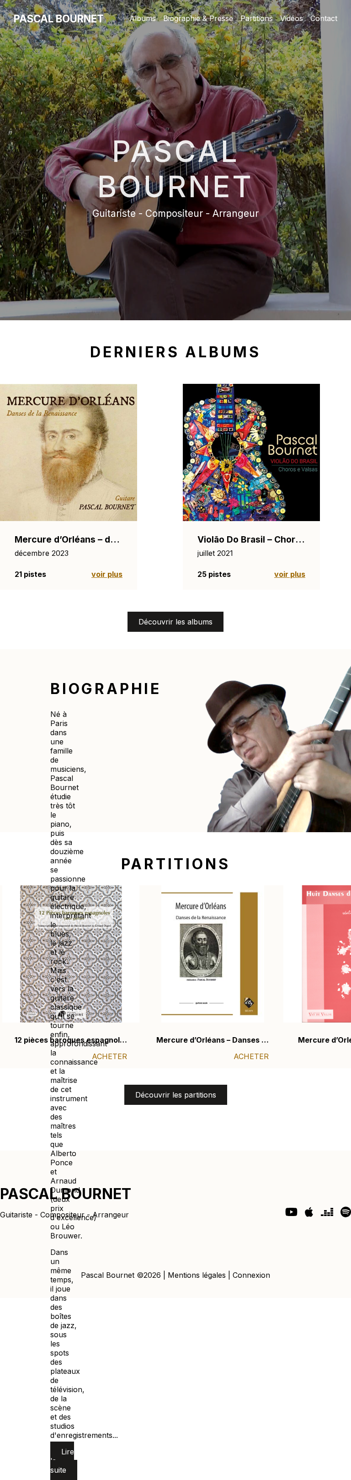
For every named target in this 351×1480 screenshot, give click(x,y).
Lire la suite (62, 1461)
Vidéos (291, 18)
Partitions (256, 18)
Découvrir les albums (175, 621)
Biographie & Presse (198, 18)
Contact (323, 18)
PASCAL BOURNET (59, 18)
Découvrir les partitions (175, 1094)
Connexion (251, 1275)
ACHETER (109, 1056)
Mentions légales (197, 1275)
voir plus (106, 574)
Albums (142, 18)
